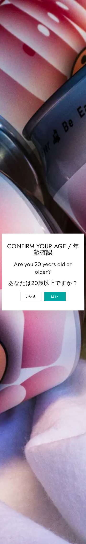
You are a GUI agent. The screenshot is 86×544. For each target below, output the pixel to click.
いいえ (31, 296)
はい (55, 296)
